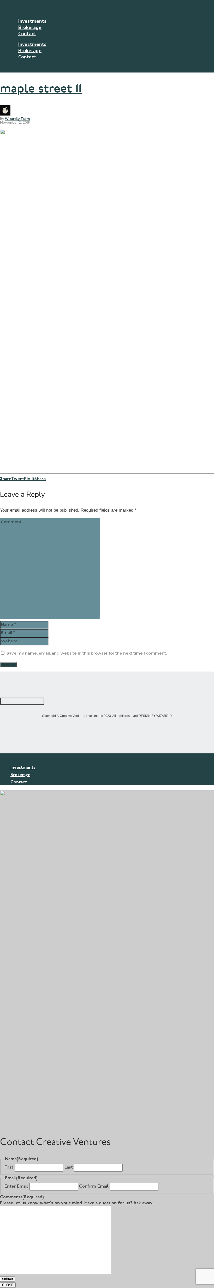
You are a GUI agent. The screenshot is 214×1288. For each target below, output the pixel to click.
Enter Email (16, 1186)
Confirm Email (94, 1186)
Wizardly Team (17, 119)
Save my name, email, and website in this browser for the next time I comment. (87, 653)
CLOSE (8, 1285)
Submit (7, 1279)
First (8, 1167)
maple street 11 (41, 89)
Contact (27, 34)
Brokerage (29, 27)
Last (68, 1167)
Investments (32, 21)
